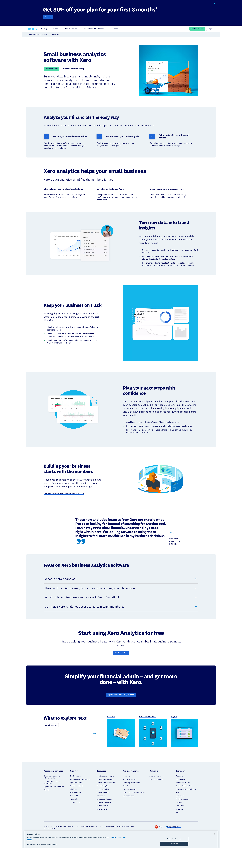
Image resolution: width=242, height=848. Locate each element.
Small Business (71, 29)
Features (55, 29)
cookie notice (116, 837)
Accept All (174, 844)
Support (115, 29)
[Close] (215, 834)
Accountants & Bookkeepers (94, 29)
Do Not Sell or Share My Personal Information (42, 844)
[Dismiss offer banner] (214, 3)
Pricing (44, 29)
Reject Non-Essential (174, 839)
